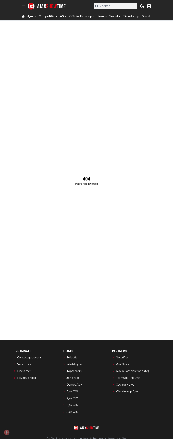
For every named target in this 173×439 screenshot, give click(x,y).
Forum (102, 16)
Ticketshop (131, 16)
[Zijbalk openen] (24, 6)
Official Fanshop (80, 16)
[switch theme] (142, 6)
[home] (23, 16)
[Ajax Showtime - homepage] (47, 6)
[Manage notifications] (6, 432)
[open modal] (149, 6)
